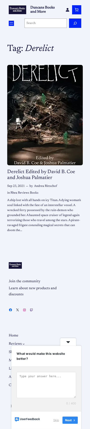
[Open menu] (11, 23)
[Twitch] (31, 310)
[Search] (75, 23)
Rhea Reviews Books (24, 192)
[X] (17, 310)
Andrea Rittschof (45, 186)
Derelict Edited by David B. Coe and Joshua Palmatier (41, 175)
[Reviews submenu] (23, 344)
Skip (56, 420)
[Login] (67, 9)
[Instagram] (24, 310)
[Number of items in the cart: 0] (76, 9)
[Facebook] (10, 310)
